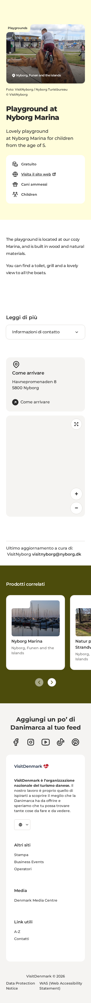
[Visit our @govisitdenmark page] (60, 742)
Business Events (29, 862)
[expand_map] (76, 424)
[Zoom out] (76, 508)
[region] (45, 466)
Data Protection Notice (20, 986)
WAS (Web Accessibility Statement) (60, 986)
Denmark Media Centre (35, 900)
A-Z (17, 931)
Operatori (23, 869)
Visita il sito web (36, 174)
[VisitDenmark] (31, 766)
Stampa (21, 855)
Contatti (21, 938)
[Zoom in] (76, 494)
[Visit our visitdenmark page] (45, 742)
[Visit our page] (30, 742)
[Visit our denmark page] (15, 742)
